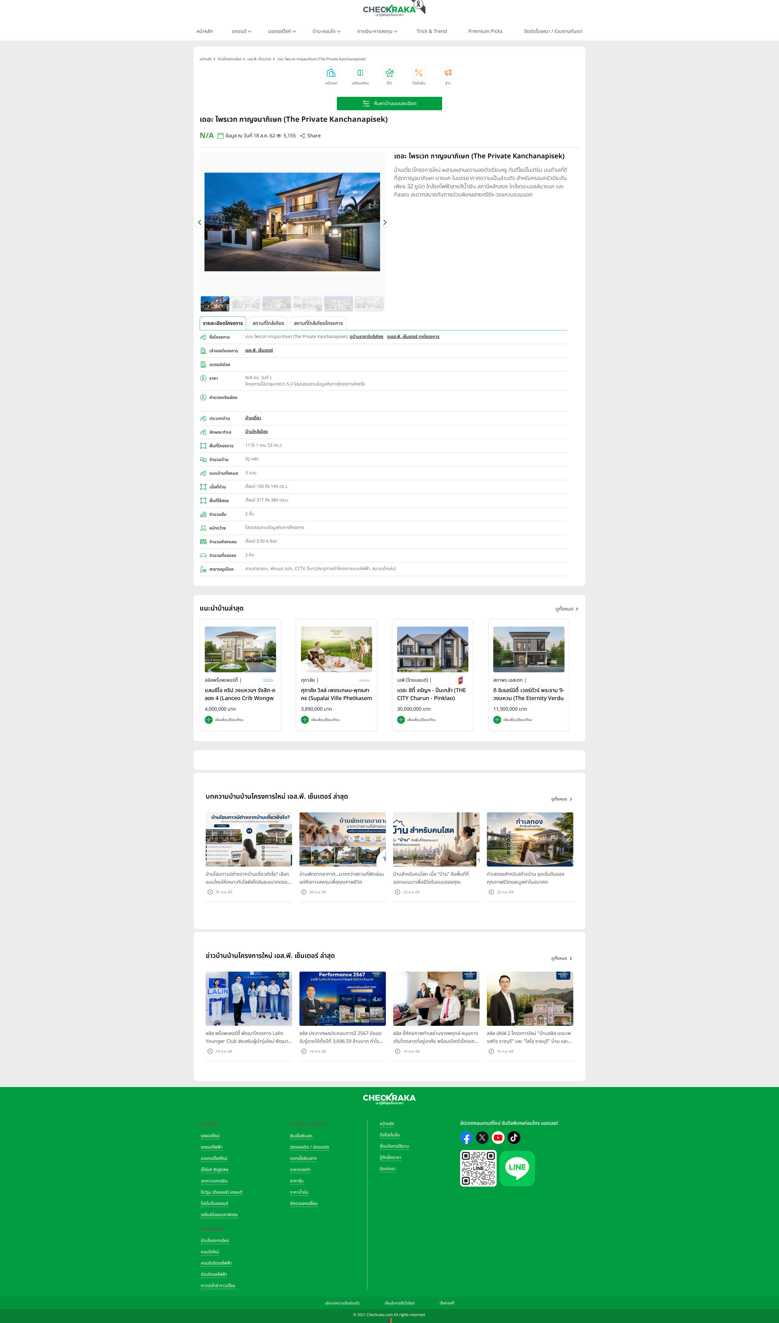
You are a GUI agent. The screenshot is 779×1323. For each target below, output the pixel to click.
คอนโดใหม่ (210, 1252)
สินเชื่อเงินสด (301, 1136)
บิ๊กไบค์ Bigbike (215, 1169)
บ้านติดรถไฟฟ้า (214, 1274)
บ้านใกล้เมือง (256, 431)
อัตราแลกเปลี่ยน (304, 1203)
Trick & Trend (432, 31)
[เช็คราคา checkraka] (389, 10)
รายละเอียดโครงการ (223, 323)
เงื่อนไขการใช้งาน (394, 1146)
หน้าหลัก (205, 31)
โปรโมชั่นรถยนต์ (214, 1203)
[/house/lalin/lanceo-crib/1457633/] (240, 649)
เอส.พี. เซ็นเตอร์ (259, 350)
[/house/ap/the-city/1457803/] (432, 649)
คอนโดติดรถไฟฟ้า (216, 1263)
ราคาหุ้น (297, 1181)
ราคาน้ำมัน (299, 1192)
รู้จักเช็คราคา (390, 1157)
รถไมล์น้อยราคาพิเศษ (219, 1215)
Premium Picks (485, 31)
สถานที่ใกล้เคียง (268, 323)
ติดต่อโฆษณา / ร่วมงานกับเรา (553, 31)
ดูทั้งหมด (564, 609)
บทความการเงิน (214, 1181)
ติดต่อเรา (388, 1169)
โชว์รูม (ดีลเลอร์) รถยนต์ (221, 1192)
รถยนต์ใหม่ (210, 1136)
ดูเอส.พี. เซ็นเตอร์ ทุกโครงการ (413, 336)
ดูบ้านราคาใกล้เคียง (366, 336)
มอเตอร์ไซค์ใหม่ (214, 1158)
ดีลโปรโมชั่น (390, 1135)
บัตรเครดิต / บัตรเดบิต (309, 1147)
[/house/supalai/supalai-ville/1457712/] (336, 649)
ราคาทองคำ (300, 1169)
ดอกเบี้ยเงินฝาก (303, 1158)
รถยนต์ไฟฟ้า (211, 1147)
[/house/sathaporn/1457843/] (528, 649)
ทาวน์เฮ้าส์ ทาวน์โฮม (218, 1286)
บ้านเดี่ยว (253, 418)
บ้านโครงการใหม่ (215, 1240)
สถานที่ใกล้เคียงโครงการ (318, 323)
